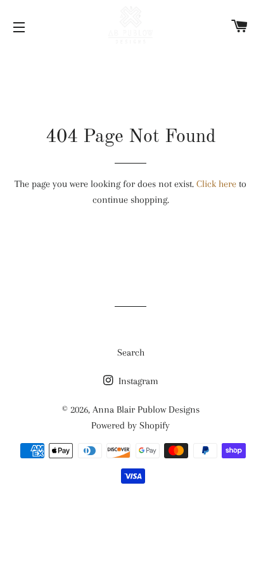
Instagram (137, 381)
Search (130, 352)
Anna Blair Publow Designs (146, 409)
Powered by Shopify (130, 425)
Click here (216, 184)
